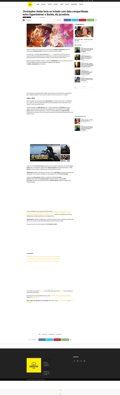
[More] (96, 20)
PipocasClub (29, 379)
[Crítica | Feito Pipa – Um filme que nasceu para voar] (84, 31)
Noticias (28, 17)
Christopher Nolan (52, 334)
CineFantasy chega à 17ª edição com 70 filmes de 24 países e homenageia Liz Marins (86, 58)
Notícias (43, 4)
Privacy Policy (47, 373)
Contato (81, 4)
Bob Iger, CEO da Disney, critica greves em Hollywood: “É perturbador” (44, 256)
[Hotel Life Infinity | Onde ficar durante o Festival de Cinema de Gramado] (77, 80)
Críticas (50, 4)
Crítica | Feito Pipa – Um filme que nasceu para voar (87, 120)
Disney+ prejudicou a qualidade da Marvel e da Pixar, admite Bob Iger (44, 258)
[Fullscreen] (69, 148)
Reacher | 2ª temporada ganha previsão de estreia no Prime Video (43, 261)
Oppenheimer (58, 334)
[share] (58, 145)
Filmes (24, 17)
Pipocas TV (46, 365)
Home (38, 4)
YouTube (42, 291)
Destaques (83, 62)
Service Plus (46, 371)
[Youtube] (92, 1)
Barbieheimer (44, 334)
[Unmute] (63, 148)
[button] (84, 0)
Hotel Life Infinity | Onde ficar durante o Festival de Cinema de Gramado (87, 79)
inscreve (62, 291)
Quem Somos (74, 4)
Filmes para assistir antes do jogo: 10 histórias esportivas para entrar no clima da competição (87, 50)
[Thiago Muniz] (24, 20)
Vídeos (61, 4)
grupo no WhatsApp (62, 300)
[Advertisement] (84, 142)
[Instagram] (88, 1)
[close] (60, 390)
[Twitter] (90, 1)
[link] (32, 146)
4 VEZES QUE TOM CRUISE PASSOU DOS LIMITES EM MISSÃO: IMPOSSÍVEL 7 (45, 146)
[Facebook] (86, 1)
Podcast (67, 4)
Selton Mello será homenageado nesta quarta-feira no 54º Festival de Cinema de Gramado (87, 72)
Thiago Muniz (29, 20)
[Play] (61, 148)
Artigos (56, 4)
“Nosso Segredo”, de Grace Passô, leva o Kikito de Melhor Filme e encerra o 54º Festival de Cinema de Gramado (87, 65)
